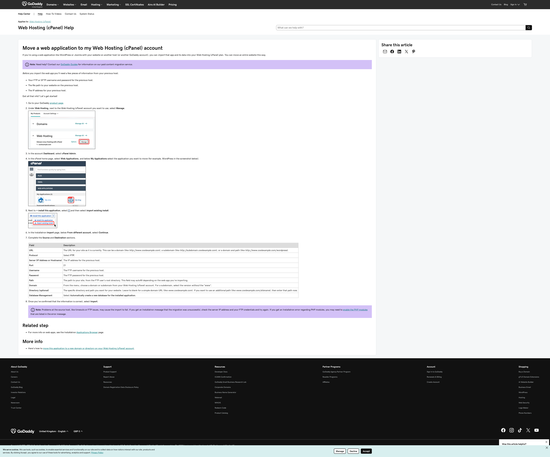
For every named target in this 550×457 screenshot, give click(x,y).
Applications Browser (87, 332)
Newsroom (15, 403)
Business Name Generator (225, 392)
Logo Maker (523, 408)
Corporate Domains (223, 387)
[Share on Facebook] (392, 52)
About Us (14, 372)
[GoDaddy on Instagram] (511, 432)
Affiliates (326, 382)
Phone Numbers (525, 413)
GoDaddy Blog (16, 387)
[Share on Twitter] (406, 52)
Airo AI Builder (156, 4)
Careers (14, 377)
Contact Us (70, 14)
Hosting (522, 397)
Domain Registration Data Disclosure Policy (121, 387)
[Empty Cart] (525, 5)
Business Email (525, 387)
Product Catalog (221, 413)
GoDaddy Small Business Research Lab (230, 382)
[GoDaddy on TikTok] (519, 432)
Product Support (110, 372)
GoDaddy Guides (69, 64)
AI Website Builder (526, 382)
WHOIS (218, 403)
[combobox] (401, 27)
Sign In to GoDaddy (434, 372)
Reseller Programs (330, 377)
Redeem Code (220, 408)
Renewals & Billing (434, 377)
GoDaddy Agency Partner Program (336, 372)
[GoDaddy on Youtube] (536, 432)
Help (40, 14)
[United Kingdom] (32, 3)
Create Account (433, 382)
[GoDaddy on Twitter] (528, 432)
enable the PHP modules (355, 309)
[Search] (529, 27)
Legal (13, 397)
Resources (107, 382)
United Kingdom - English (52, 431)
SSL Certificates (134, 4)
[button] (546, 442)
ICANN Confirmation (223, 377)
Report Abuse (108, 377)
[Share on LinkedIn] (399, 52)
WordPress (523, 392)
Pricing (173, 4)
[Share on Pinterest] (413, 52)
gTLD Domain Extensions (529, 377)
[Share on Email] (385, 52)
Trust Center (16, 408)
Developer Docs (221, 372)
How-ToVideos (53, 14)
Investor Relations (18, 392)
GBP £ (77, 431)
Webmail (218, 397)
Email (84, 4)
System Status (87, 14)
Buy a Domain (524, 372)
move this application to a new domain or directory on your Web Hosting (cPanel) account (88, 348)
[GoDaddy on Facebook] (503, 432)
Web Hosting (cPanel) (40, 21)
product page (56, 103)
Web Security (524, 403)
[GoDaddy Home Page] (23, 431)
